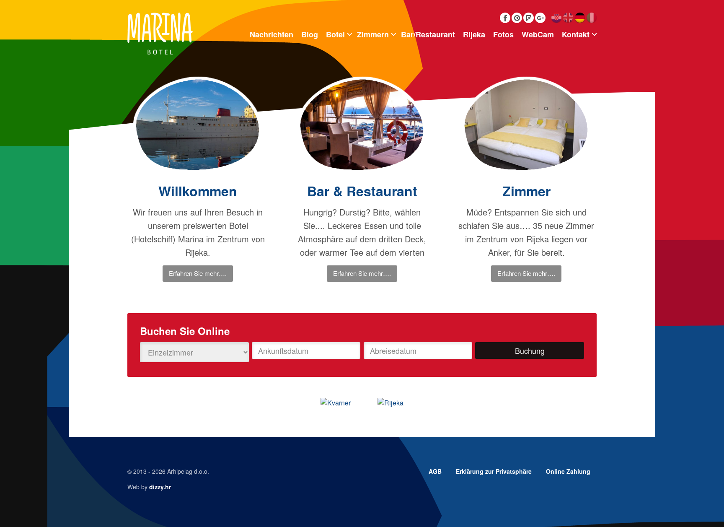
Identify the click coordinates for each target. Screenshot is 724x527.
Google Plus (540, 18)
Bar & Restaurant (362, 190)
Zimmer (526, 190)
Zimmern (373, 34)
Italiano (591, 18)
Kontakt (576, 34)
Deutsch (579, 18)
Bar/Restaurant (428, 34)
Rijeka (474, 34)
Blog (309, 34)
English (568, 18)
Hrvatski (556, 18)
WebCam (538, 34)
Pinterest (517, 18)
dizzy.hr (160, 487)
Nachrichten (271, 34)
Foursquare (528, 18)
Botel (335, 34)
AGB (435, 471)
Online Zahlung (568, 471)
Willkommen (197, 190)
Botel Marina (160, 34)
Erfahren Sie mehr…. (198, 273)
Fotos (503, 34)
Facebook (505, 18)
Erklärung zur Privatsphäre (494, 471)
